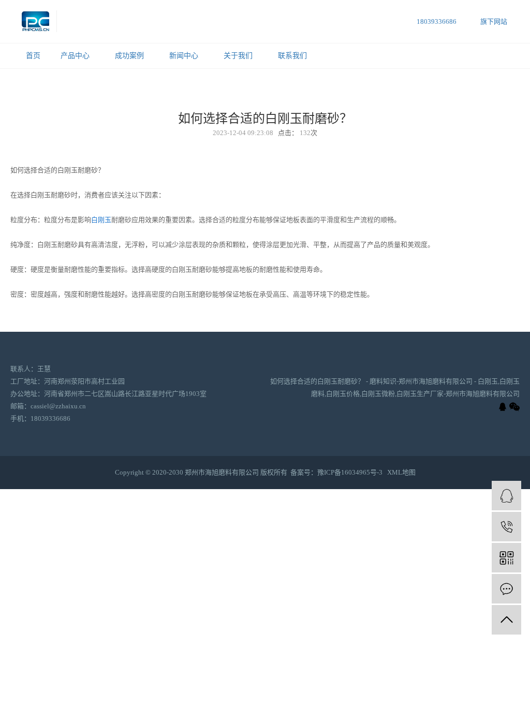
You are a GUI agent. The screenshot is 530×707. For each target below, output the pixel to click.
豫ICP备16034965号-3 (349, 472)
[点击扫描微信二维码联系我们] (514, 407)
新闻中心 (183, 56)
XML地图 (401, 472)
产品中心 (75, 56)
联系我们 (292, 56)
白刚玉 (101, 220)
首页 (33, 56)
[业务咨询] (506, 495)
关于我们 (238, 56)
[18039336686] (506, 526)
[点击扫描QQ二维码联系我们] (502, 407)
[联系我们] (506, 588)
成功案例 (129, 56)
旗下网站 (493, 21)
